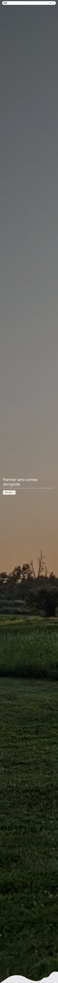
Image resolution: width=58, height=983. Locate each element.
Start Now (9, 492)
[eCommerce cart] (50, 3)
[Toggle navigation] (53, 3)
